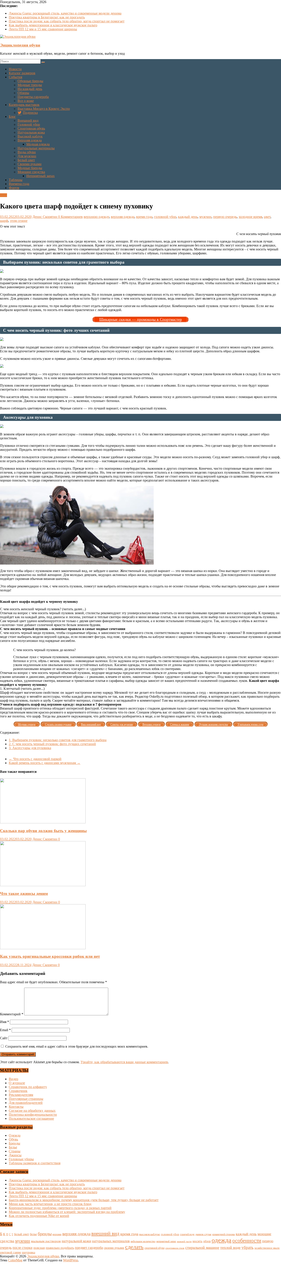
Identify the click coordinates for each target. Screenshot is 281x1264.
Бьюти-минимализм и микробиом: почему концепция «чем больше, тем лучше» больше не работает (84, 1200)
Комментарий (11, 1014)
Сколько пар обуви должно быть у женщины (43, 830)
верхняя (56, 1234)
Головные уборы (21, 1159)
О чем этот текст (12, 226)
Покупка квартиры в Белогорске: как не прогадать (47, 17)
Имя (4, 1022)
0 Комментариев (70, 217)
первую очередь (225, 217)
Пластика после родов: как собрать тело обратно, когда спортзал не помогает (66, 21)
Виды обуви (27, 152)
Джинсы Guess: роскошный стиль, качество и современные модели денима (65, 13)
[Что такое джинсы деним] (43, 885)
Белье (13, 1147)
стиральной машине (202, 1247)
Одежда (14, 1135)
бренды (45, 1233)
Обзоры (23, 93)
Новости (15, 69)
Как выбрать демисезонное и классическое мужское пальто (53, 25)
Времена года (19, 184)
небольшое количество (143, 1241)
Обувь (13, 1139)
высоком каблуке (149, 1234)
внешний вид (105, 1233)
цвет (267, 217)
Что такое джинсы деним (24, 893)
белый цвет (21, 1234)
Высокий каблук (30, 136)
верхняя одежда (122, 217)
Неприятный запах (40, 176)
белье (33, 1234)
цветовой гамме (10, 1252)
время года (144, 217)
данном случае (203, 1234)
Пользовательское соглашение (31, 1118)
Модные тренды (30, 85)
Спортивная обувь (31, 128)
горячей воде (187, 1234)
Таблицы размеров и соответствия (34, 1163)
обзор (207, 1241)
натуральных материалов (111, 1241)
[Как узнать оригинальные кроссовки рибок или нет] (43, 948)
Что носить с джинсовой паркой (35, 759)
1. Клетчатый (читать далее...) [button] (22, 688)
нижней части (184, 1241)
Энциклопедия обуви (20, 45)
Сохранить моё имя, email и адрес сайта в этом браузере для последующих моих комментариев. (76, 1046)
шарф (4, 221)
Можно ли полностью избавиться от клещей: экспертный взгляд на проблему (67, 1212)
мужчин (205, 217)
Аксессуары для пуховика (30, 748)
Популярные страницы (26, 1099)
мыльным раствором (46, 1241)
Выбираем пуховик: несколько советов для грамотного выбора (57, 740)
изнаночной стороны (223, 1234)
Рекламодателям (21, 1095)
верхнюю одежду (96, 217)
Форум (14, 188)
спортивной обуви (154, 1248)
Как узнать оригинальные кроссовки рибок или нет (50, 956)
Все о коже (26, 101)
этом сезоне (18, 221)
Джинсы (15, 1155)
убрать (247, 1247)
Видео (13, 1079)
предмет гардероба (89, 1248)
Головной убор (29, 124)
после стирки (22, 1248)
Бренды (14, 1143)
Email (5, 1030)
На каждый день (30, 89)
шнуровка (28, 1252)
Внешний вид (28, 120)
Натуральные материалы (36, 148)
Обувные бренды (30, 81)
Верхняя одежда (30, 140)
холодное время (250, 217)
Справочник (18, 1091)
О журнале (17, 1083)
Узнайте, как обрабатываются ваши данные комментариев (124, 1062)
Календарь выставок (24, 105)
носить (197, 1241)
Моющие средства (31, 172)
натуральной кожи (76, 1241)
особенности (246, 1240)
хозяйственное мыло (267, 1248)
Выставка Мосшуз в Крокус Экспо (44, 108)
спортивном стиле (174, 1248)
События (15, 77)
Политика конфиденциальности (33, 1114)
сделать (134, 1247)
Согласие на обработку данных (32, 1110)
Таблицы (15, 180)
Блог (12, 116)
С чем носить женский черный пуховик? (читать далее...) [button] (43, 609)
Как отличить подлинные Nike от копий (39, 1216)
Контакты (16, 1106)
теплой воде (230, 1247)
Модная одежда (38, 144)
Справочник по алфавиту (28, 1087)
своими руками (114, 1248)
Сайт (3, 1038)
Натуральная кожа (31, 132)
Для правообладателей (26, 1103)
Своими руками (29, 164)
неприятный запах (166, 1241)
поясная (39, 1248)
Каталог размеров (22, 73)
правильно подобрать (60, 1248)
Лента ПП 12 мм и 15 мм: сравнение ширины (43, 29)
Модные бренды (30, 168)
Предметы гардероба (33, 97)
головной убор (165, 217)
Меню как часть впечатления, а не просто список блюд (50, 1204)
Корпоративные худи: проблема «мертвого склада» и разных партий (60, 1208)
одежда (221, 1240)
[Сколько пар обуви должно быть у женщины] (43, 822)
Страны (14, 1151)
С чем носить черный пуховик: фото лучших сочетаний (52, 744)
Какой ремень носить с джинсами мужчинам (44, 763)
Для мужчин (27, 156)
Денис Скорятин (45, 217)
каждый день (188, 217)
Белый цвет (26, 160)
